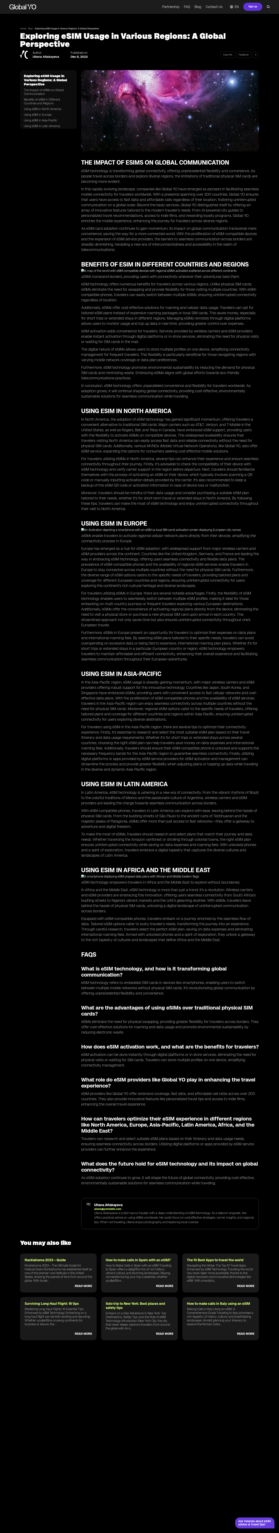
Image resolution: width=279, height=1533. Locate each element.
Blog (198, 7)
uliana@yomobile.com (107, 1209)
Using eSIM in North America (42, 109)
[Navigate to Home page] (23, 7)
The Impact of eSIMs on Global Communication (44, 92)
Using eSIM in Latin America (42, 126)
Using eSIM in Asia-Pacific (40, 120)
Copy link (227, 54)
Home (23, 28)
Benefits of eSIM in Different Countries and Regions (42, 101)
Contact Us (214, 7)
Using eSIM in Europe (37, 114)
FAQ (187, 7)
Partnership (170, 7)
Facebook (244, 54)
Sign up (252, 6)
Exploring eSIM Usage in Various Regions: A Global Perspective (67, 28)
